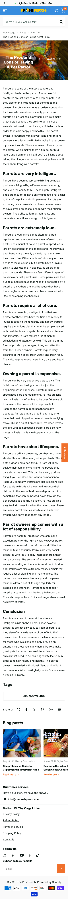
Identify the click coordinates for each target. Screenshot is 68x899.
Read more (10, 774)
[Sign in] (56, 10)
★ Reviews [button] (64, 452)
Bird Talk (36, 32)
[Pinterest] (13, 855)
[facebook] (30, 855)
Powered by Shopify (49, 882)
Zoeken (61, 21)
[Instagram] (4, 855)
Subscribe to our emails (17, 860)
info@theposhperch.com (24, 799)
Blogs (23, 32)
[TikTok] (37, 855)
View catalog (5, 10)
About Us (8, 839)
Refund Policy (11, 820)
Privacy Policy (11, 814)
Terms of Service (13, 826)
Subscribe (61, 868)
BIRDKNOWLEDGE (34, 695)
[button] (4, 3)
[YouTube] (22, 855)
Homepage (9, 32)
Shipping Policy (12, 833)
